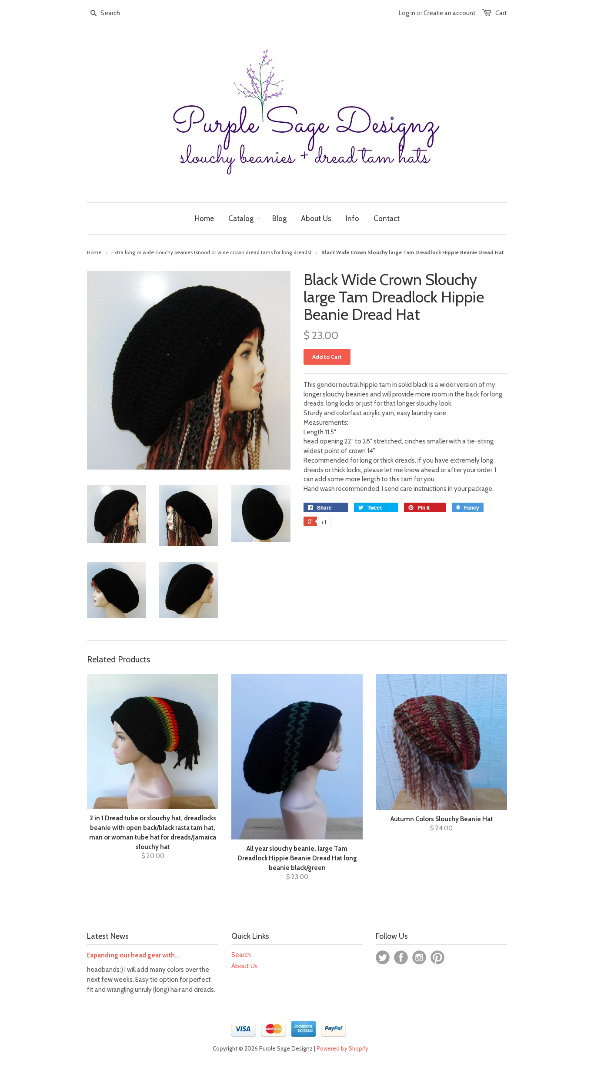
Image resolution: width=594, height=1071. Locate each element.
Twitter (383, 957)
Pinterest (437, 957)
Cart (501, 13)
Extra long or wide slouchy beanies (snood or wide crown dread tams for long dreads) (211, 252)
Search (241, 955)
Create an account (450, 13)
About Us (244, 966)
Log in (407, 13)
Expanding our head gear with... (133, 955)
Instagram (419, 957)
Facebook (401, 957)
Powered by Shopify (342, 1048)
